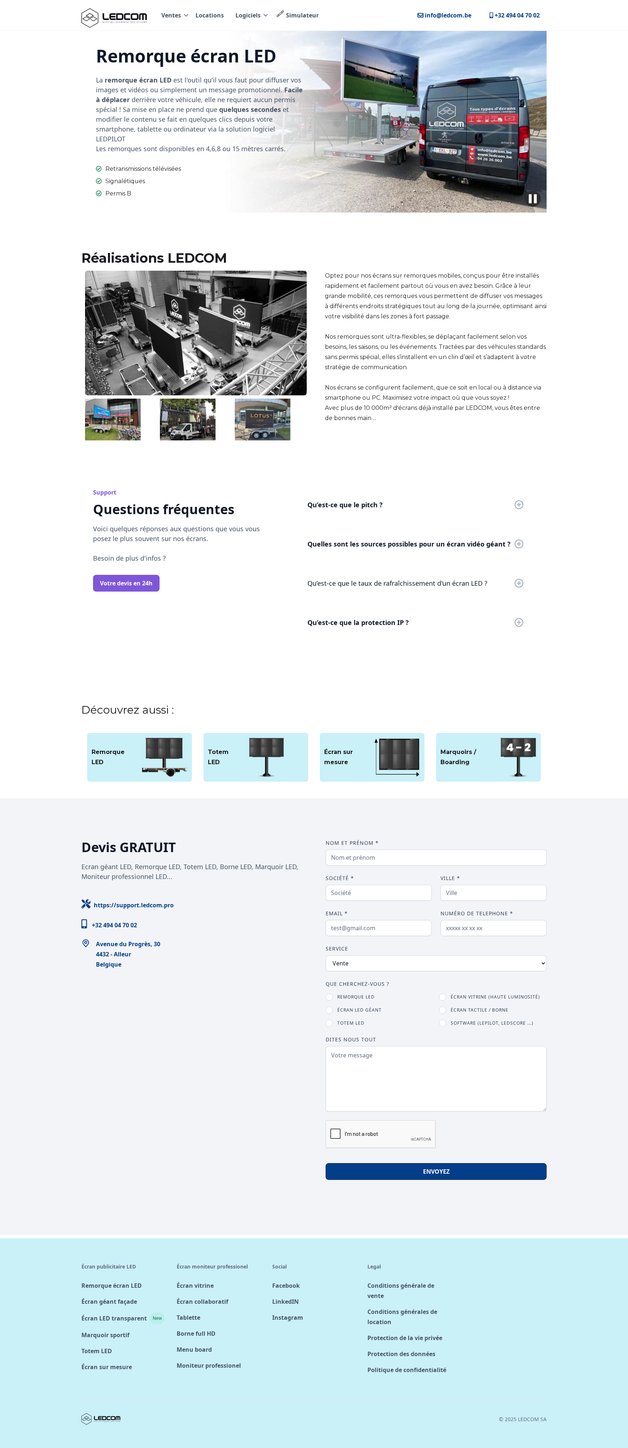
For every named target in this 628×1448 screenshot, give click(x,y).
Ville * (450, 878)
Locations (210, 15)
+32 (109, 924)
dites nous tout (351, 1039)
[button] (176, 15)
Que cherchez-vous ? (357, 983)
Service (337, 948)
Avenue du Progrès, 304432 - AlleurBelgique (128, 954)
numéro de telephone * (476, 913)
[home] (114, 15)
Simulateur (302, 15)
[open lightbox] (196, 333)
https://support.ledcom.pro (127, 904)
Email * (337, 913)
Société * (340, 878)
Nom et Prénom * (352, 842)
